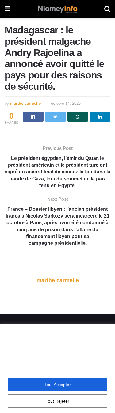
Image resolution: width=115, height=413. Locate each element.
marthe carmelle (25, 103)
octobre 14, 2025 (66, 103)
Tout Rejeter (57, 401)
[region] (57, 368)
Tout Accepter (57, 384)
